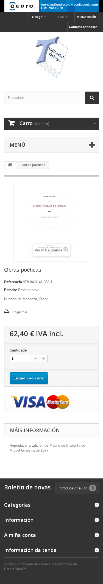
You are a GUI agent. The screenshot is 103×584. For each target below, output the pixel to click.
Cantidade (18, 350)
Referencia (13, 282)
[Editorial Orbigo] (51, 57)
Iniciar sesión (86, 16)
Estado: (10, 290)
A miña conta (20, 535)
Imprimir (19, 312)
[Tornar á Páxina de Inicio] (10, 165)
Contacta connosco (83, 27)
